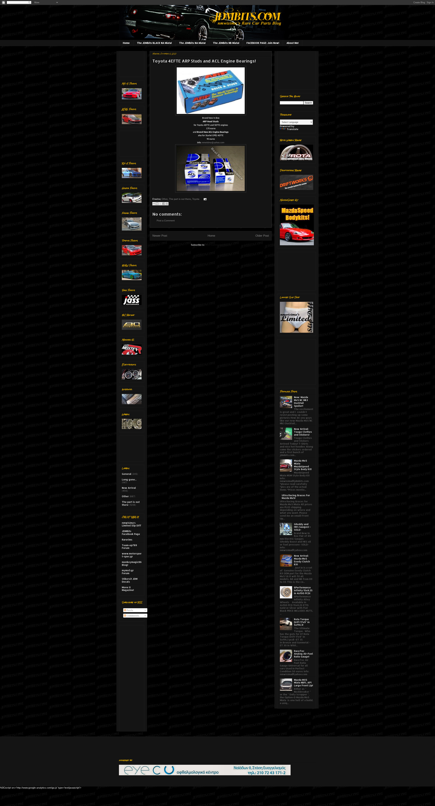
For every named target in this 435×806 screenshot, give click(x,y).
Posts (129, 610)
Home (126, 42)
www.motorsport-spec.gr (132, 555)
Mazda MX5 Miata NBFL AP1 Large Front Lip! (303, 682)
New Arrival (129, 487)
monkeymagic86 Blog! (132, 563)
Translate (292, 129)
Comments (132, 615)
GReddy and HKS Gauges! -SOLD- (302, 527)
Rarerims (127, 539)
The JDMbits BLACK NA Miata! (154, 42)
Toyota (195, 199)
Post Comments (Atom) (218, 244)
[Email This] (154, 203)
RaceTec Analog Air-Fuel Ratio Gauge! (303, 653)
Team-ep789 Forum (129, 546)
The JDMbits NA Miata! (192, 42)
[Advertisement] (132, 63)
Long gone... (129, 479)
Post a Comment (166, 220)
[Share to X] (160, 203)
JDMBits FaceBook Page (131, 532)
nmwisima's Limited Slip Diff (131, 524)
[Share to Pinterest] (167, 203)
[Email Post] (204, 199)
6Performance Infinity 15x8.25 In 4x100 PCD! (303, 590)
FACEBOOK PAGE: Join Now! (263, 42)
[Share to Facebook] (163, 203)
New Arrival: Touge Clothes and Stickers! (303, 431)
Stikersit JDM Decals (129, 580)
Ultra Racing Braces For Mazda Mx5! (296, 497)
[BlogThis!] (157, 203)
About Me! (292, 42)
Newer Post (159, 235)
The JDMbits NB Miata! (226, 42)
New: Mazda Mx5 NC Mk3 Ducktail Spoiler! (301, 401)
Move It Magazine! (128, 589)
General (126, 473)
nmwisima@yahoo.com (213, 142)
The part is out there (180, 199)
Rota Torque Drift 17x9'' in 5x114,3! (302, 622)
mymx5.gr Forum (128, 572)
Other (165, 199)
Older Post (262, 235)
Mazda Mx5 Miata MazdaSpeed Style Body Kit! (303, 465)
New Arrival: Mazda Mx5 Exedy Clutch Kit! (302, 560)
